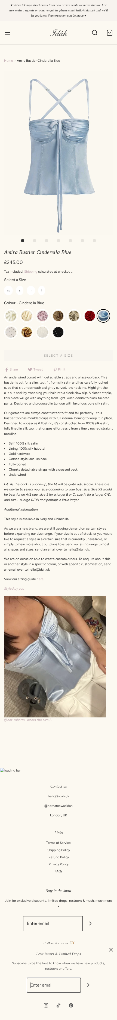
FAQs (58, 871)
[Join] (90, 923)
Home (8, 61)
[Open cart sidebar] (109, 32)
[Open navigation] (7, 32)
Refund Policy (58, 857)
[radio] (8, 290)
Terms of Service (58, 843)
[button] (58, 153)
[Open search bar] (94, 32)
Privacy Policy (59, 864)
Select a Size (15, 280)
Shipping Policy (58, 850)
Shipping (30, 271)
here (40, 579)
